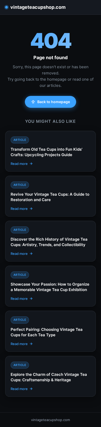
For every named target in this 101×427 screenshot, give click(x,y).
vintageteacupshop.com (38, 7)
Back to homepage (53, 102)
